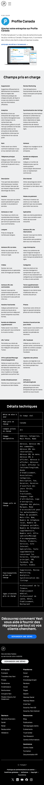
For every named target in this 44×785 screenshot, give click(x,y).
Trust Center (27, 733)
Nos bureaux (5, 690)
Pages (25, 690)
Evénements (27, 729)
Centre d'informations (31, 740)
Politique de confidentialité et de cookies (20, 770)
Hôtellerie (4, 733)
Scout (25, 673)
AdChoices (24, 772)
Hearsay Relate (28, 701)
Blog (25, 719)
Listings (26, 677)
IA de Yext (26, 704)
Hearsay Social (28, 697)
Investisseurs (6, 687)
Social (25, 687)
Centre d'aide (28, 748)
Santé (3, 722)
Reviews (26, 683)
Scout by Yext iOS (29, 708)
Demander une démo (22, 637)
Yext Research (28, 736)
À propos (4, 673)
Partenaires (5, 683)
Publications (27, 722)
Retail (3, 726)
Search (25, 694)
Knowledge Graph (30, 680)
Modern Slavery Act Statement (8, 698)
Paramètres (22, 775)
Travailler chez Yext (8, 677)
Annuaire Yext (6, 694)
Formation (27, 751)
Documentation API (30, 755)
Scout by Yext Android (31, 711)
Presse (3, 680)
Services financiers (8, 719)
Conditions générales (11, 772)
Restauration (6, 729)
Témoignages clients (30, 726)
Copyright (34, 772)
